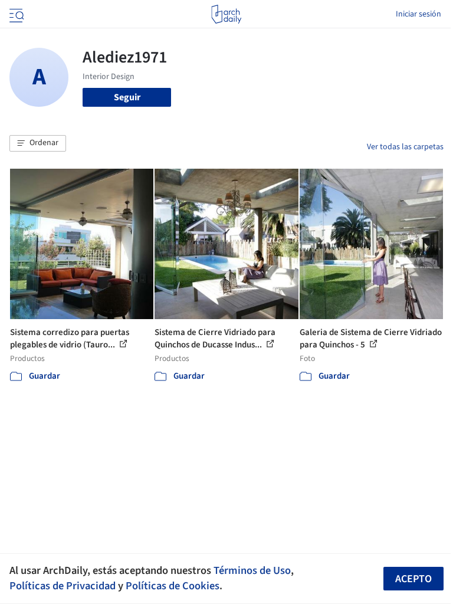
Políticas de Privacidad (62, 585)
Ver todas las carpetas (405, 147)
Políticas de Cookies (172, 585)
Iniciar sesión (418, 14)
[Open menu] (15, 14)
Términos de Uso (252, 570)
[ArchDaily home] (226, 14)
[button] (37, 143)
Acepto (413, 579)
